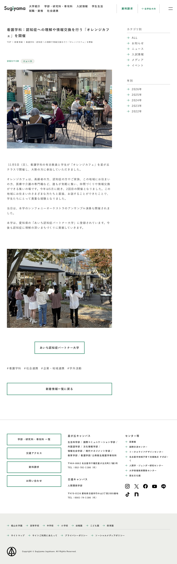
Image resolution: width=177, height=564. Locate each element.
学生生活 (97, 6)
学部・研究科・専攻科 (58, 6)
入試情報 (82, 6)
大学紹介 (34, 6)
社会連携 (52, 11)
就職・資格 (36, 11)
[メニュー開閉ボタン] (168, 8)
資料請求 (127, 8)
